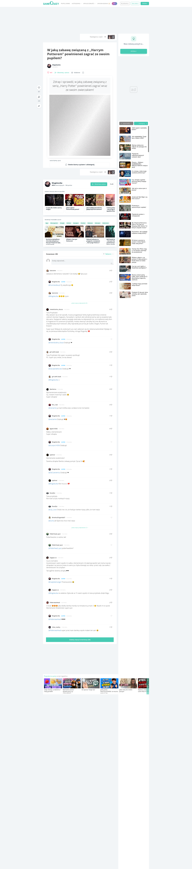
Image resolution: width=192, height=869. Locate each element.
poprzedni (126, 123)
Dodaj (144, 3)
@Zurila (51, 521)
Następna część (96, 37)
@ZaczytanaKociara (55, 369)
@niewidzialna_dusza (56, 342)
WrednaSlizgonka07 (58, 517)
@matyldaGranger (54, 582)
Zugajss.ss (53, 558)
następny (142, 123)
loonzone (53, 270)
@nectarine (52, 408)
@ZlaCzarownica (54, 472)
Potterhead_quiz (55, 534)
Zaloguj (135, 3)
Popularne (65, 3)
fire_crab (55, 405)
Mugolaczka (56, 65)
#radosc (83, 223)
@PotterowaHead (54, 619)
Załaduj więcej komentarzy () (79, 639)
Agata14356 (54, 429)
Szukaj (126, 3)
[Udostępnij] (39, 106)
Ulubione (77, 73)
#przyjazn (75, 223)
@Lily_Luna (52, 510)
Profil (111, 184)
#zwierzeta (106, 223)
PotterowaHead (55, 602)
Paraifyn (52, 493)
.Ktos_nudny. (56, 627)
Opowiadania (103, 3)
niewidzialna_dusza (56, 309)
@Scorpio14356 (54, 445)
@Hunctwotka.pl (54, 285)
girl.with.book (54, 352)
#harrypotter (54, 223)
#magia (62, 223)
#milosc (69, 223)
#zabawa (90, 223)
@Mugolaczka (53, 296)
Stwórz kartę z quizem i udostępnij (81, 165)
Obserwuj (63, 73)
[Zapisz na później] (83, 73)
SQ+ (114, 3)
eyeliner (52, 455)
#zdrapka (97, 223)
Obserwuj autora (100, 184)
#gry (47, 223)
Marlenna (53, 389)
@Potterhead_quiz (55, 548)
